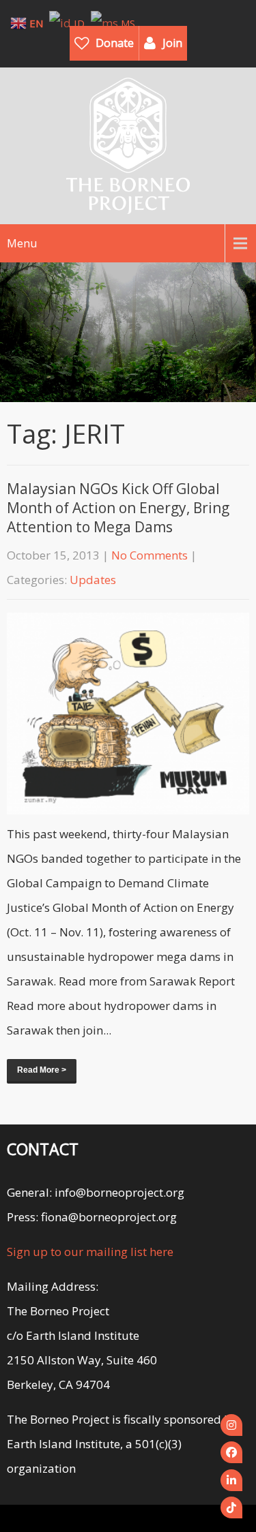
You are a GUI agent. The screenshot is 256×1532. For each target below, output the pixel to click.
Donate (115, 42)
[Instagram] (231, 1425)
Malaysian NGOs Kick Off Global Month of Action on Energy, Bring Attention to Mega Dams (118, 507)
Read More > (41, 1070)
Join (172, 42)
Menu (22, 243)
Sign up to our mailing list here (90, 1251)
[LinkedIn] (231, 1480)
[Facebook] (231, 1452)
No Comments (149, 555)
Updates (93, 579)
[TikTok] (231, 1507)
